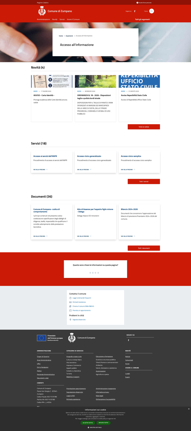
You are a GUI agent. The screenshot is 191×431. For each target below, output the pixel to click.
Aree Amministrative (44, 360)
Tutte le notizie (144, 127)
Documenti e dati (43, 378)
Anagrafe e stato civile (74, 356)
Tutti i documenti (144, 248)
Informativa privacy (102, 392)
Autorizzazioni (101, 371)
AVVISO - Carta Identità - (44, 95)
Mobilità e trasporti (72, 377)
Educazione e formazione (104, 356)
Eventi (127, 377)
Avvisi (36, 91)
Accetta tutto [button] (88, 423)
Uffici (38, 363)
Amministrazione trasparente (106, 388)
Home (61, 36)
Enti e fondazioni (42, 367)
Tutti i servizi (143, 181)
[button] (95, 427)
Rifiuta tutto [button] (103, 423)
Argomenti (69, 36)
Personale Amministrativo (46, 374)
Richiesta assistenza (73, 399)
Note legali (99, 396)
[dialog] (95, 419)
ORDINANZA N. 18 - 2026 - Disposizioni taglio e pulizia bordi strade (94, 97)
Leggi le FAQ (70, 396)
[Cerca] (151, 11)
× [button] (189, 409)
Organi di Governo (43, 356)
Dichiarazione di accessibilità (105, 399)
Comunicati (129, 360)
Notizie (127, 356)
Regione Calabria (42, 2)
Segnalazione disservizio (74, 392)
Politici (39, 371)
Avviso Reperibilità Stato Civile (134, 95)
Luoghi (127, 373)
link (115, 418)
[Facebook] (134, 11)
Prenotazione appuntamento (76, 388)
